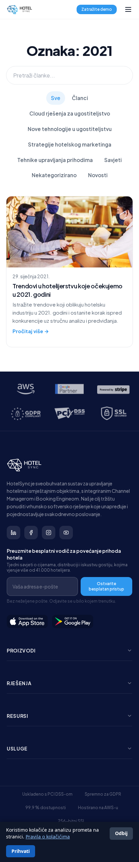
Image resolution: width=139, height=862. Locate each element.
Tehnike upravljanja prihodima (55, 160)
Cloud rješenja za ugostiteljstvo (69, 113)
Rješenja (19, 683)
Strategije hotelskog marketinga (69, 144)
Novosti (98, 175)
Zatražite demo (96, 9)
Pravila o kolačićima (48, 836)
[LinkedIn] (13, 532)
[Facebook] (31, 532)
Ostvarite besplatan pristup (106, 586)
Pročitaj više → (30, 331)
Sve (55, 98)
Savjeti (113, 160)
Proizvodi (21, 650)
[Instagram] (48, 532)
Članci (80, 98)
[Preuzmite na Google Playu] (73, 621)
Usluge (17, 748)
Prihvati (20, 851)
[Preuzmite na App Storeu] (27, 621)
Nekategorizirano (54, 175)
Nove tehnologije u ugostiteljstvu (70, 129)
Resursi (17, 716)
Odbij (121, 833)
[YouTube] (66, 532)
